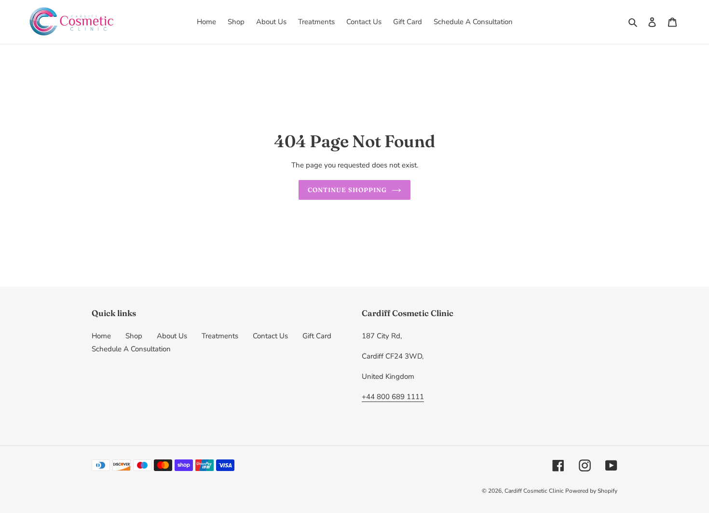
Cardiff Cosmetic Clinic (534, 491)
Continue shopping (347, 190)
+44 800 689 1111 (393, 397)
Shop (133, 336)
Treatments (220, 336)
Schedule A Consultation (131, 349)
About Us (172, 336)
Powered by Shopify (591, 491)
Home (101, 336)
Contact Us (270, 336)
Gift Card (316, 336)
